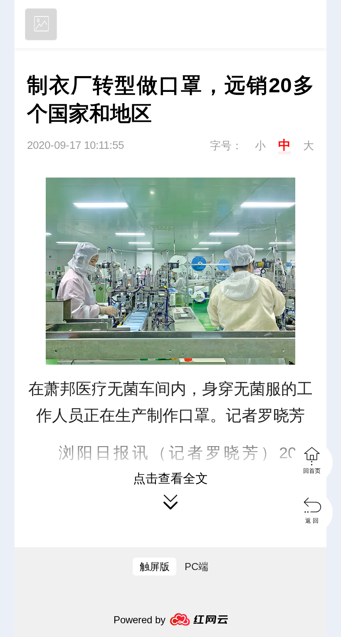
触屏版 (155, 566)
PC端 (196, 566)
